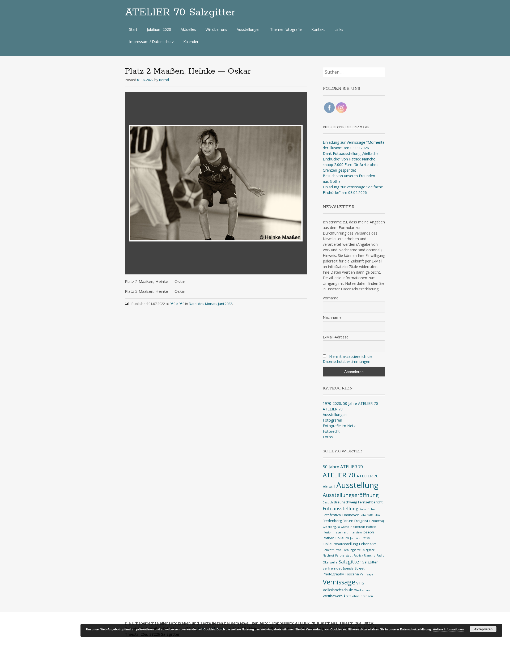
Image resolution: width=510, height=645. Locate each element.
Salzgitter (349, 561)
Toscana (352, 574)
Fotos (328, 436)
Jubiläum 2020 (159, 29)
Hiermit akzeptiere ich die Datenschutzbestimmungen (347, 359)
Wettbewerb (333, 595)
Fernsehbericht (370, 502)
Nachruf (328, 555)
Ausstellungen (249, 29)
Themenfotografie (286, 29)
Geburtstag (376, 521)
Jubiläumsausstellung (340, 543)
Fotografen (332, 420)
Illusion (328, 532)
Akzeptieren (483, 629)
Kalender (190, 41)
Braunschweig (345, 502)
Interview (355, 532)
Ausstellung (357, 485)
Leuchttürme (332, 550)
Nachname (332, 317)
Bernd (164, 79)
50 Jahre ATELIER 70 (343, 467)
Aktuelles (188, 29)
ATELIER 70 (333, 408)
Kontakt (318, 29)
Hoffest (371, 527)
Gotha (345, 527)
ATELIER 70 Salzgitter (180, 12)
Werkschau (362, 590)
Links (338, 29)
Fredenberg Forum (338, 520)
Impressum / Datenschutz (151, 41)
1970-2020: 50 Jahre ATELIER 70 (350, 403)
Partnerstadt (343, 555)
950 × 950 (177, 303)
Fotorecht (331, 431)
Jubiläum (342, 538)
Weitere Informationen (448, 629)
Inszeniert (341, 532)
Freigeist (361, 520)
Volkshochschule (338, 589)
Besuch (328, 502)
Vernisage (366, 574)
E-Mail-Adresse (335, 337)
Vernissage (339, 582)
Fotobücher (367, 509)
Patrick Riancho (364, 555)
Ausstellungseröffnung (351, 495)
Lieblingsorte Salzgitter (359, 550)
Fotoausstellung (340, 508)
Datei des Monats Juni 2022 (210, 303)
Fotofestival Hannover (341, 514)
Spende (348, 568)
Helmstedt (357, 527)
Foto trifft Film (370, 515)
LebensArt (367, 543)
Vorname (330, 297)
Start (133, 29)
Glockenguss (331, 527)
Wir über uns (216, 29)
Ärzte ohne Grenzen (358, 596)
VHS (360, 582)
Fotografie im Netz (339, 425)
